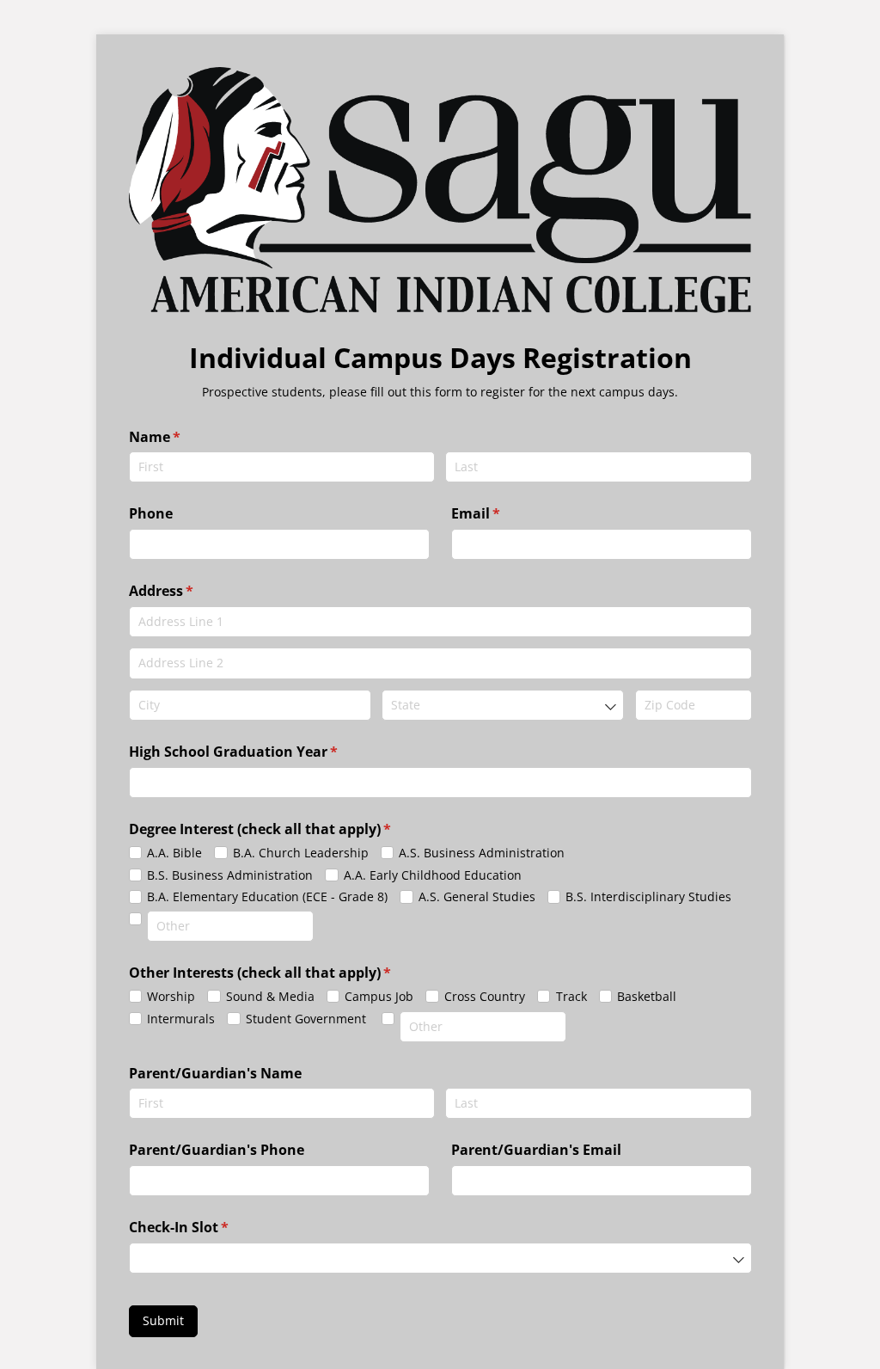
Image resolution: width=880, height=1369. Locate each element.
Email (504, 513)
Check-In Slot (207, 1227)
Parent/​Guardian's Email (536, 1149)
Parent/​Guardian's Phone (216, 1149)
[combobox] (503, 705)
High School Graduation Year (261, 751)
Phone (151, 513)
